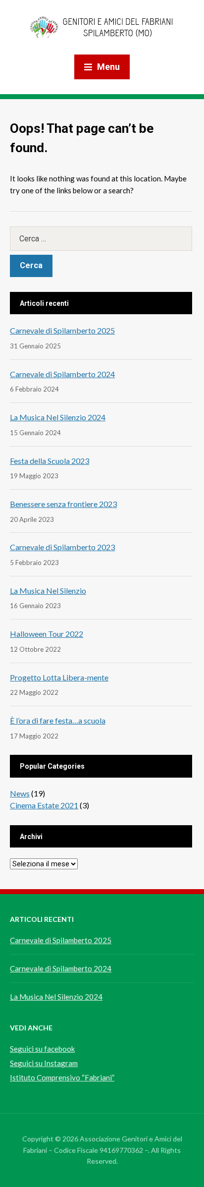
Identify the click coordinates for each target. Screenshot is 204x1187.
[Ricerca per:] (101, 238)
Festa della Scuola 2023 (49, 460)
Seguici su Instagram (44, 1063)
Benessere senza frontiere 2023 (63, 504)
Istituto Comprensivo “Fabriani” (62, 1077)
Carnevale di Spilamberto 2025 (62, 330)
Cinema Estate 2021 (44, 805)
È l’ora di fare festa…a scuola (57, 720)
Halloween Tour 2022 (46, 633)
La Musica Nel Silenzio (48, 590)
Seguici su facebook (42, 1048)
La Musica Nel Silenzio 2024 (57, 417)
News (20, 793)
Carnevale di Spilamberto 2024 (62, 374)
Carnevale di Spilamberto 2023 (62, 547)
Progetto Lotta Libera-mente (59, 677)
